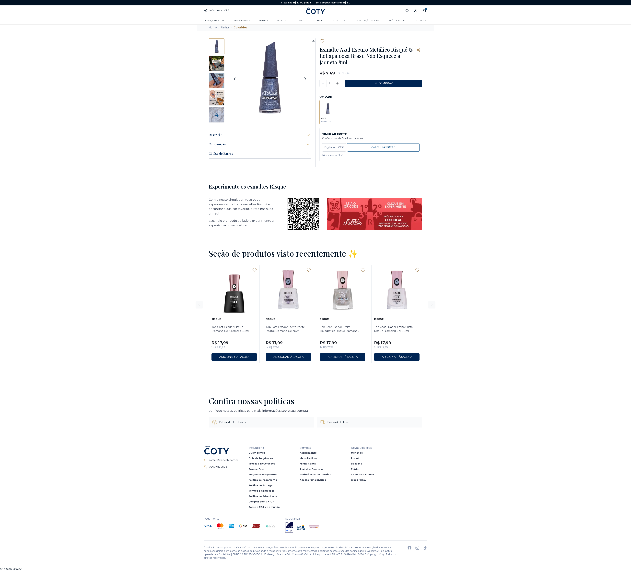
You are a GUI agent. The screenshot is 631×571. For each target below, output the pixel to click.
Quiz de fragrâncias (260, 458)
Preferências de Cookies (315, 474)
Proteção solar (368, 20)
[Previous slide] (234, 79)
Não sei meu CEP (332, 155)
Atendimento (308, 452)
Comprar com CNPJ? (261, 501)
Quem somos (256, 452)
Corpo (299, 20)
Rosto (281, 20)
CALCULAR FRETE (383, 147)
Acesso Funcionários (313, 479)
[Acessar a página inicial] (221, 450)
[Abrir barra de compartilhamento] (418, 50)
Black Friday (358, 479)
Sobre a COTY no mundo (264, 507)
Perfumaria (241, 20)
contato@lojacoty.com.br (223, 460)
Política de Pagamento (262, 479)
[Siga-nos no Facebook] (409, 548)
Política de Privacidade (262, 496)
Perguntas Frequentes (262, 474)
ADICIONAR (227, 356)
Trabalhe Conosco (311, 469)
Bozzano (356, 463)
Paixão (355, 469)
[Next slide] (305, 79)
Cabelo (318, 20)
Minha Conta (308, 463)
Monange (357, 452)
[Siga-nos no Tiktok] (425, 548)
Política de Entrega (260, 485)
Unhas (263, 20)
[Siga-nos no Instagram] (417, 548)
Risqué (355, 458)
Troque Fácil (256, 469)
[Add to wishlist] (322, 41)
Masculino (340, 20)
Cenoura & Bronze (362, 474)
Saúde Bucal (397, 20)
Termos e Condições (261, 490)
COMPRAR (386, 83)
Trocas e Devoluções (261, 463)
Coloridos (240, 27)
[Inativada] (289, 527)
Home (213, 27)
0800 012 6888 (218, 466)
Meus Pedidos (308, 458)
